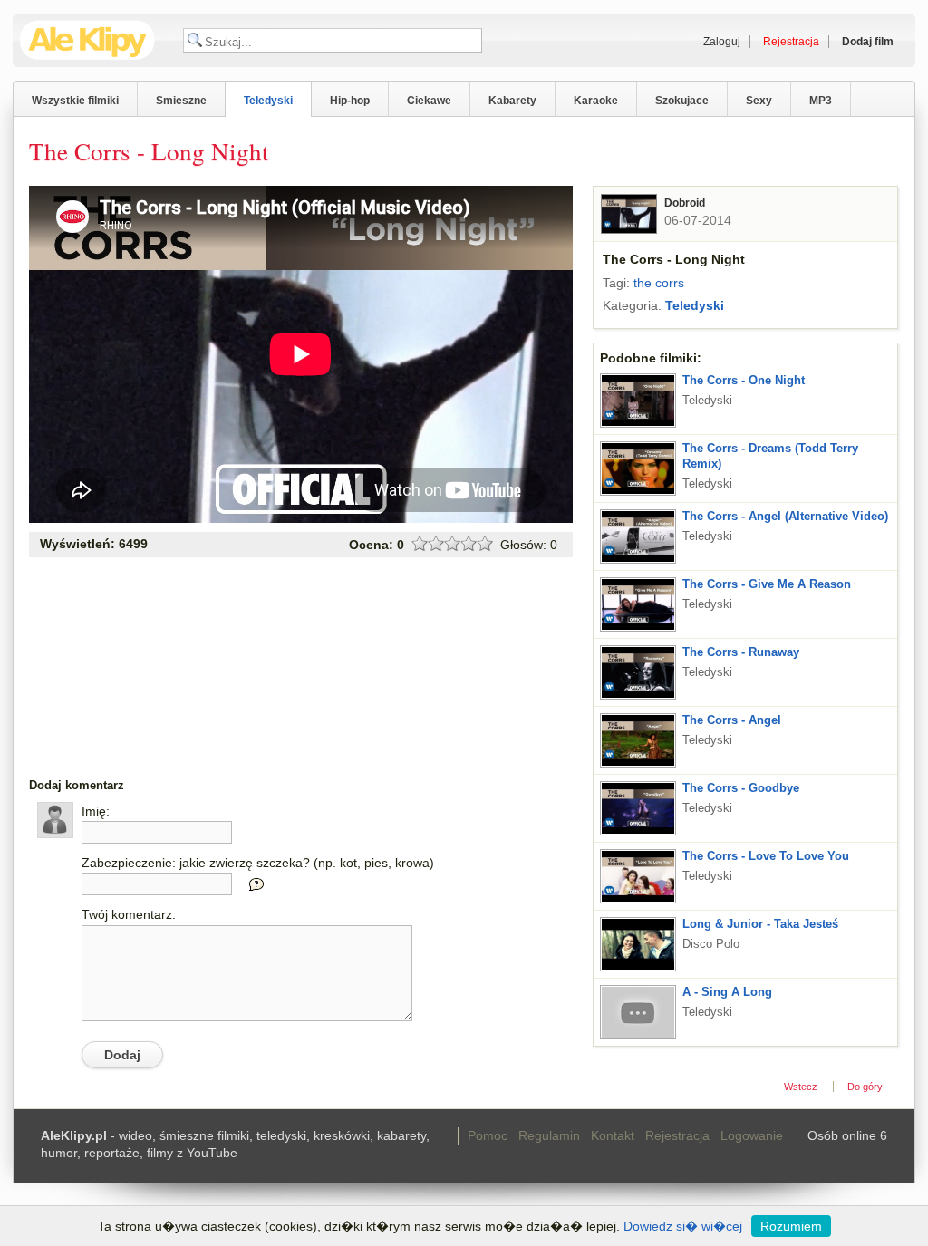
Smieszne (181, 100)
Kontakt (612, 1135)
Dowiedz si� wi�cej (683, 1226)
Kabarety (512, 100)
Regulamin (549, 1135)
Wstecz (800, 1086)
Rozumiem (791, 1226)
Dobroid (684, 203)
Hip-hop (350, 100)
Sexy (759, 100)
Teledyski (268, 100)
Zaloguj (721, 41)
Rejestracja (677, 1135)
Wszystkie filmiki (75, 100)
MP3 (820, 100)
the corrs (658, 282)
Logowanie (751, 1135)
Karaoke (596, 100)
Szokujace (682, 100)
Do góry (865, 1086)
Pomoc (488, 1135)
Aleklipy (87, 40)
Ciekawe (429, 100)
